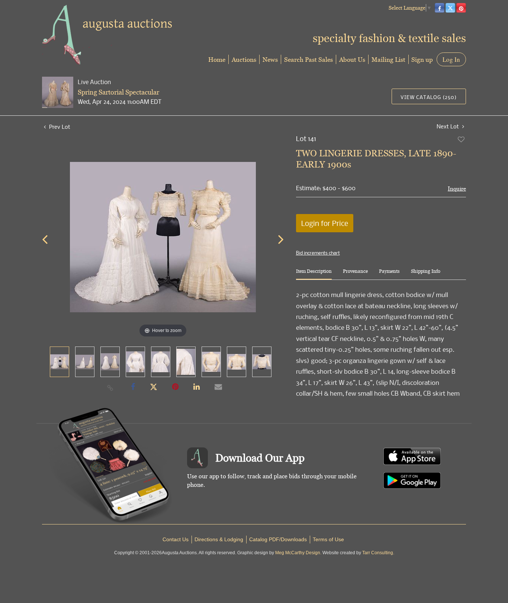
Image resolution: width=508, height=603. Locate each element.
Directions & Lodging (218, 539)
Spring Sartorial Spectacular (118, 92)
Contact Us (176, 539)
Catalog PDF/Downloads (278, 539)
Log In (451, 59)
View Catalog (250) (429, 96)
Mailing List (388, 59)
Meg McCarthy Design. (298, 552)
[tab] (314, 274)
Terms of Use (328, 539)
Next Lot (448, 126)
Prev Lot (59, 126)
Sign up (422, 59)
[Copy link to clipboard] (110, 387)
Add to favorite (461, 139)
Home (216, 59)
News (270, 59)
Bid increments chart (318, 252)
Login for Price (324, 223)
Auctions (244, 59)
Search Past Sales (308, 59)
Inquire (457, 188)
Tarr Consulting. (378, 552)
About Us (352, 59)
